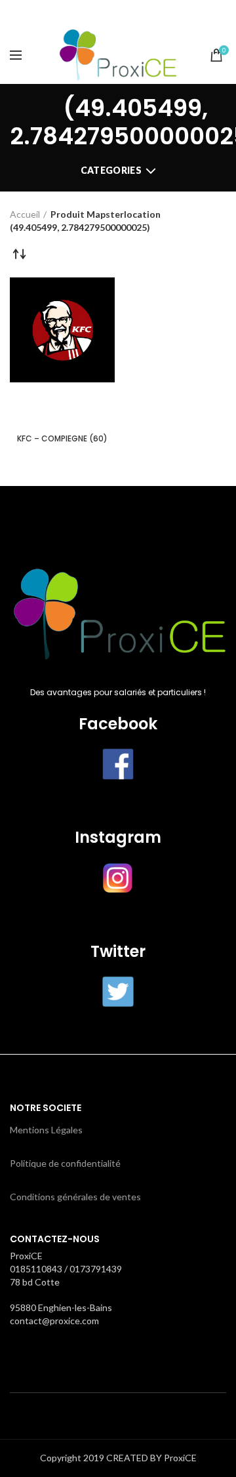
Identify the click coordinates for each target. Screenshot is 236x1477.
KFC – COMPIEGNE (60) (62, 439)
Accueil (25, 214)
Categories (111, 170)
